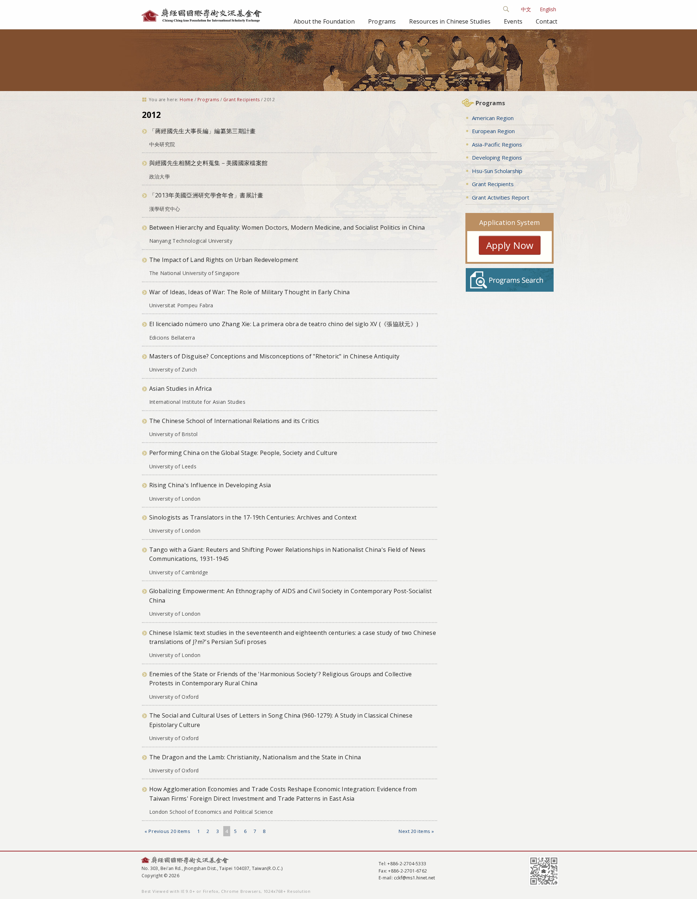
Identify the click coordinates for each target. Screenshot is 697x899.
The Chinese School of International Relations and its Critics (234, 421)
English (548, 9)
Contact (546, 21)
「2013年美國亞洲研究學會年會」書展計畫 (206, 195)
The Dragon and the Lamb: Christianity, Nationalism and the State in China (255, 757)
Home (186, 100)
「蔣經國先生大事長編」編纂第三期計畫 (202, 131)
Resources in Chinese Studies (449, 21)
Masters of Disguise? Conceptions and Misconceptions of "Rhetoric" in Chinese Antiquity (274, 356)
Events (513, 21)
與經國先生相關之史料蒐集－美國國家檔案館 (208, 163)
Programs (382, 21)
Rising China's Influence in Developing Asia (210, 485)
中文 (526, 9)
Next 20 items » (416, 831)
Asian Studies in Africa (180, 389)
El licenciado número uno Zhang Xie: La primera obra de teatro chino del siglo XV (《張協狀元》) (283, 324)
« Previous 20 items (167, 831)
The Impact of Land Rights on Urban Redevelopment (223, 260)
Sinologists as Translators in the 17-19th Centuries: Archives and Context (252, 517)
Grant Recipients (241, 100)
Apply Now (509, 245)
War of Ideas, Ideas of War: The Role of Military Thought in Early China (249, 292)
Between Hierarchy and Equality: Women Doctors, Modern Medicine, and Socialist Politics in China (287, 227)
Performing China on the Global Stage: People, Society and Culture (243, 453)
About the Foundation (324, 21)
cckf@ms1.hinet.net (414, 878)
